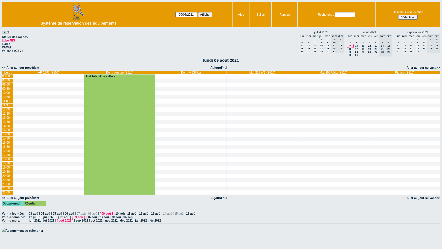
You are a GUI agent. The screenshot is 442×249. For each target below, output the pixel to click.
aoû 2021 (65, 220)
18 (363, 49)
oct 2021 (96, 220)
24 (356, 52)
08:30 (6, 80)
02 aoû (64, 217)
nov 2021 (111, 220)
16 (327, 45)
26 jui (53, 217)
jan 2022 (141, 220)
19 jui (43, 217)
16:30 (6, 146)
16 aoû (190, 213)
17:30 (6, 155)
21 (315, 48)
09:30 (6, 88)
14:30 (6, 130)
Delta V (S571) (191, 72)
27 (308, 51)
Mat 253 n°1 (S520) (262, 72)
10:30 (6, 97)
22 (321, 48)
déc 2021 (126, 220)
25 (363, 52)
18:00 (6, 159)
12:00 (6, 109)
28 (315, 51)
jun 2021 (35, 220)
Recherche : (326, 14)
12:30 (6, 113)
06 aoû (69, 213)
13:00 (6, 117)
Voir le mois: (11, 220)
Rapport (284, 14)
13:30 (6, 122)
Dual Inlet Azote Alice (100, 76)
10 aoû (120, 213)
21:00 (6, 184)
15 (321, 45)
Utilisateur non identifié (408, 12)
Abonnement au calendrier (24, 230)
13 (308, 45)
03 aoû (33, 213)
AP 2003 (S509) (48, 72)
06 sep (128, 217)
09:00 (6, 84)
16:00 (6, 142)
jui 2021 (48, 220)
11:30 (5, 105)
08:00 (6, 76)
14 (315, 45)
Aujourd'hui (218, 67)
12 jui (33, 217)
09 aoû (106, 213)
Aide (241, 14)
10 (356, 45)
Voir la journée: (13, 213)
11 (363, 45)
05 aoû (57, 213)
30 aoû (116, 217)
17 (356, 49)
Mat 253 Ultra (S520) (333, 72)
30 (327, 51)
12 (302, 45)
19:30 (6, 171)
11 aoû (132, 213)
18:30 (6, 163)
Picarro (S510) (404, 72)
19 (302, 48)
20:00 (6, 176)
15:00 (6, 134)
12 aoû (143, 213)
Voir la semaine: (13, 217)
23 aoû (104, 217)
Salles (260, 14)
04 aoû (45, 213)
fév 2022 (155, 220)
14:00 (6, 126)
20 (308, 48)
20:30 (6, 180)
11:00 (5, 101)
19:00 (6, 167)
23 (327, 48)
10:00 (6, 93)
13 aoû (155, 213)
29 (321, 51)
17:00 (6, 151)
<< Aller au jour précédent (20, 67)
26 (302, 51)
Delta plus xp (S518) (119, 72)
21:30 (6, 188)
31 (356, 55)
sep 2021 (82, 220)
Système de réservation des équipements (78, 23)
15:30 (6, 138)
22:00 (6, 192)
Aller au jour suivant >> (423, 67)
